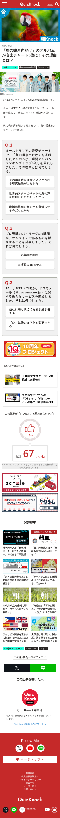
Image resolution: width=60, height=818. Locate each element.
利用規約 (30, 773)
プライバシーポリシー (30, 779)
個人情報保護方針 (30, 776)
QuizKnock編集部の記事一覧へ (30, 724)
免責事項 (30, 783)
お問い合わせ (30, 789)
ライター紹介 (30, 786)
